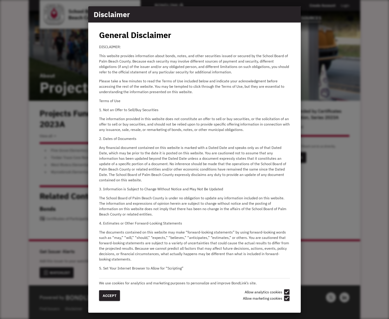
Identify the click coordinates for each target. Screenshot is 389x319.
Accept (109, 295)
